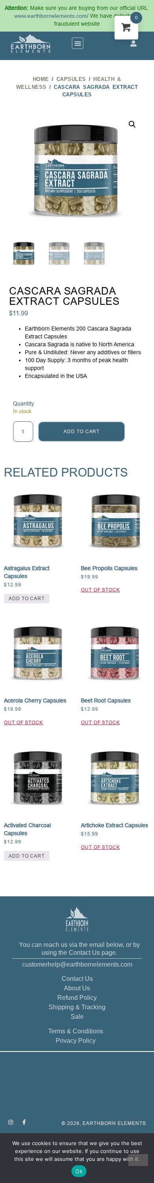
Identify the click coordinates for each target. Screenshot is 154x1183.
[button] (77, 43)
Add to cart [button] (27, 598)
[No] (138, 1160)
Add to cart (82, 431)
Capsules (71, 79)
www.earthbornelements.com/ (52, 16)
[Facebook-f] (24, 1122)
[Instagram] (10, 1122)
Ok (79, 1171)
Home (41, 79)
